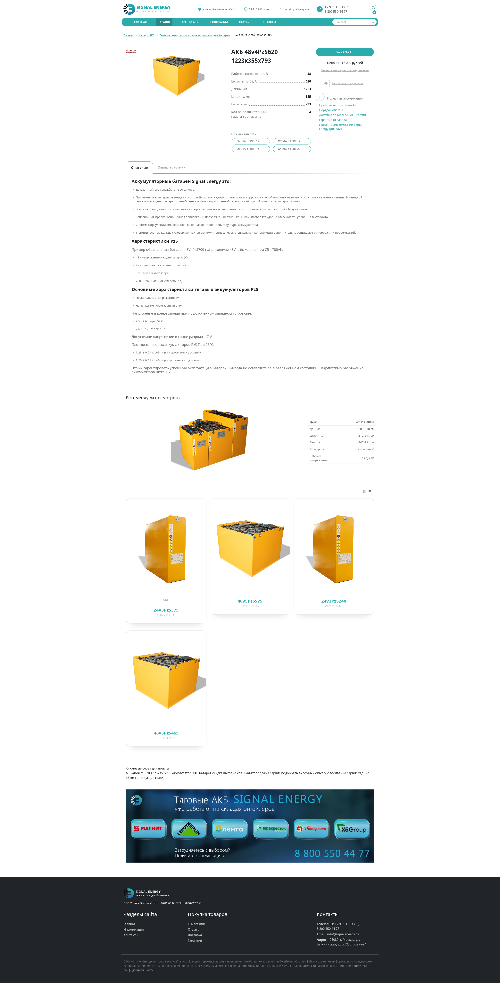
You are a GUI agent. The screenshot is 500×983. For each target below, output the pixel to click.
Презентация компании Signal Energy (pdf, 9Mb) (340, 127)
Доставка (195, 935)
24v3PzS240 (333, 601)
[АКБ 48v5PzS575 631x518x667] (250, 548)
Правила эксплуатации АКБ (338, 105)
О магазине (197, 924)
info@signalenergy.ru (297, 9)
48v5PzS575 (250, 601)
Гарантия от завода (333, 120)
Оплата (193, 929)
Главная (129, 924)
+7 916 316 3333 (336, 7)
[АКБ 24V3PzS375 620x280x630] (166, 548)
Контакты (130, 935)
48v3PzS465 (166, 733)
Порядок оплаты (331, 110)
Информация (133, 929)
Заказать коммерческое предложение (345, 70)
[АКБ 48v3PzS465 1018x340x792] (166, 680)
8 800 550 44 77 (336, 11)
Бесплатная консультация (347, 83)
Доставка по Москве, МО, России (342, 115)
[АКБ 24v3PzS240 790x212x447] (334, 548)
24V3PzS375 (166, 610)
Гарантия (195, 940)
